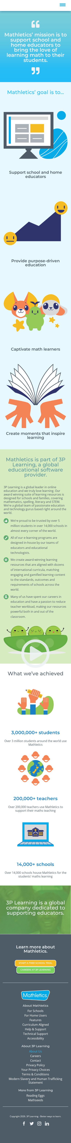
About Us (35, 1051)
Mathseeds (35, 1100)
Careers (35, 1056)
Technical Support (35, 1034)
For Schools (35, 1011)
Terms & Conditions (35, 1074)
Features (35, 1020)
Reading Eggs (35, 1095)
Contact (35, 1060)
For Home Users (35, 1015)
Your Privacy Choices (35, 1070)
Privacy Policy (35, 1065)
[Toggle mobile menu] (63, 5)
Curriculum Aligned (35, 1024)
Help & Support (35, 1029)
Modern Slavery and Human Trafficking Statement (35, 1080)
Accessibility (35, 1038)
